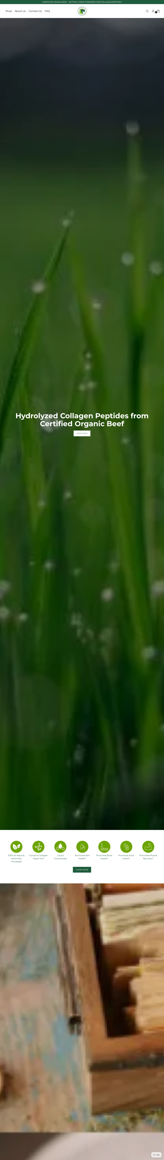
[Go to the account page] (152, 11)
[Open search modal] (147, 11)
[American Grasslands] (82, 11)
